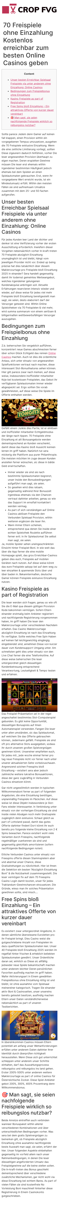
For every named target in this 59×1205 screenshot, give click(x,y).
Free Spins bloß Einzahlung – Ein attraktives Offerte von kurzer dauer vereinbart (32, 110)
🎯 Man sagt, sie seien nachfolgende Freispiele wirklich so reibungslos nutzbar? (31, 121)
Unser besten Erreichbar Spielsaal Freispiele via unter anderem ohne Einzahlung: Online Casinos (31, 83)
